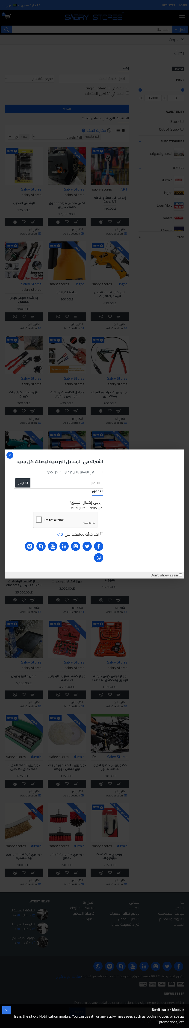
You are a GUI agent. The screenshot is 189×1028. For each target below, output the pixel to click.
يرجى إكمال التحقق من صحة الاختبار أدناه (87, 505)
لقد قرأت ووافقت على (77, 534)
